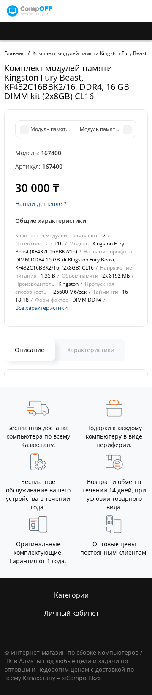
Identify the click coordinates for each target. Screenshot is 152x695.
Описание (29, 350)
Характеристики (90, 350)
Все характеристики (41, 307)
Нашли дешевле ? (40, 204)
